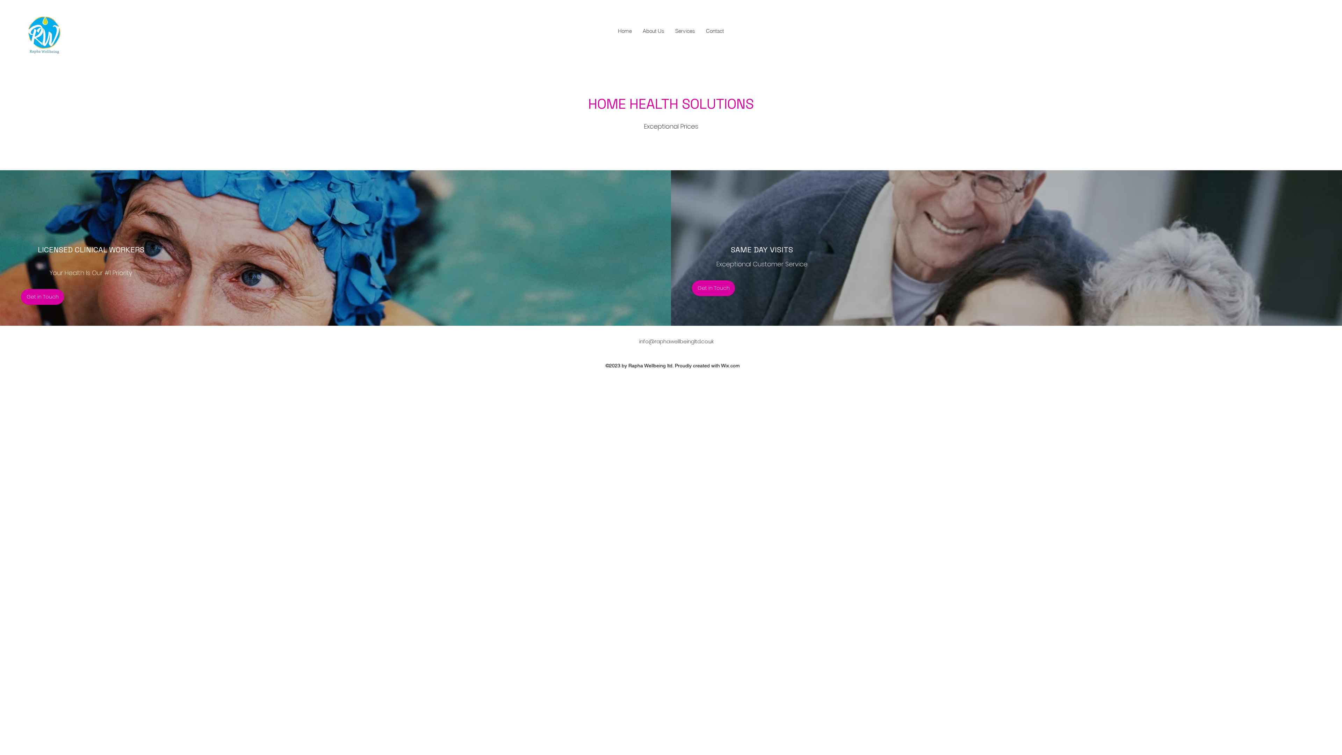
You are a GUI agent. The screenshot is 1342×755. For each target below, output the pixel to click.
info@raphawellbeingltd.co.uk (676, 341)
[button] (42, 297)
